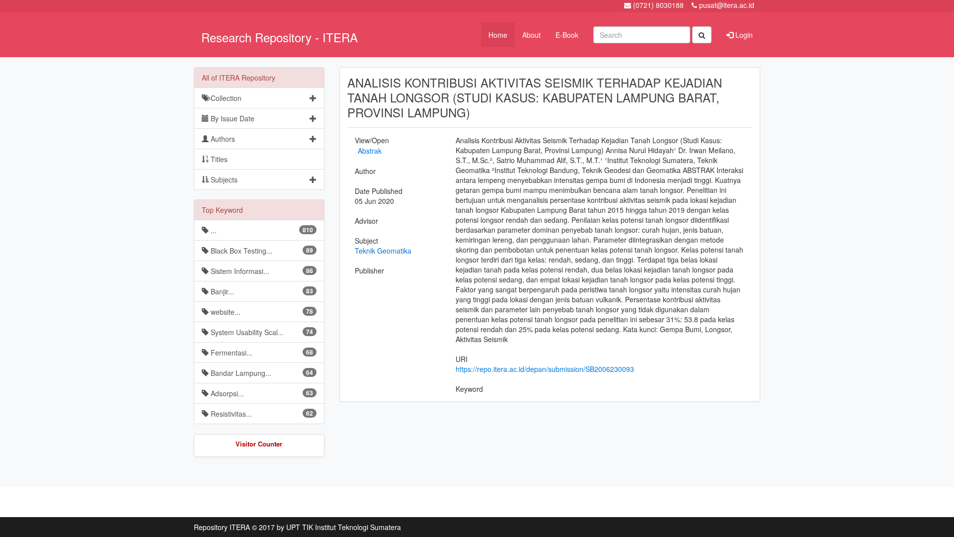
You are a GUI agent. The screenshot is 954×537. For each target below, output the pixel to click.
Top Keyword (222, 210)
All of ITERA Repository (238, 78)
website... (261, 312)
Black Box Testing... (261, 251)
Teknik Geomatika (383, 251)
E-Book (567, 35)
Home (497, 35)
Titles (218, 159)
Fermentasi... (261, 353)
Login (743, 35)
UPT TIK (299, 527)
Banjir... (261, 291)
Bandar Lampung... (261, 373)
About (531, 35)
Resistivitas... (261, 414)
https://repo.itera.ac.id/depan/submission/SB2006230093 (545, 369)
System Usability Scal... (261, 332)
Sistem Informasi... (261, 271)
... (261, 230)
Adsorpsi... (261, 393)
